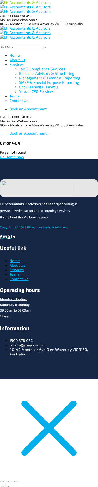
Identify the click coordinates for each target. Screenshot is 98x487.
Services (17, 269)
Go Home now (12, 156)
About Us (17, 265)
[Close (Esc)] (16, 481)
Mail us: (5, 20)
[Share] (11, 481)
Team (14, 274)
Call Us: (6, 16)
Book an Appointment (28, 109)
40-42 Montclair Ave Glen (19, 24)
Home (15, 260)
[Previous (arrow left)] (2, 486)
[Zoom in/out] (2, 481)
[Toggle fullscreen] (7, 481)
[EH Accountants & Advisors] (25, 2)
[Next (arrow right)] (7, 486)
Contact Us (19, 278)
